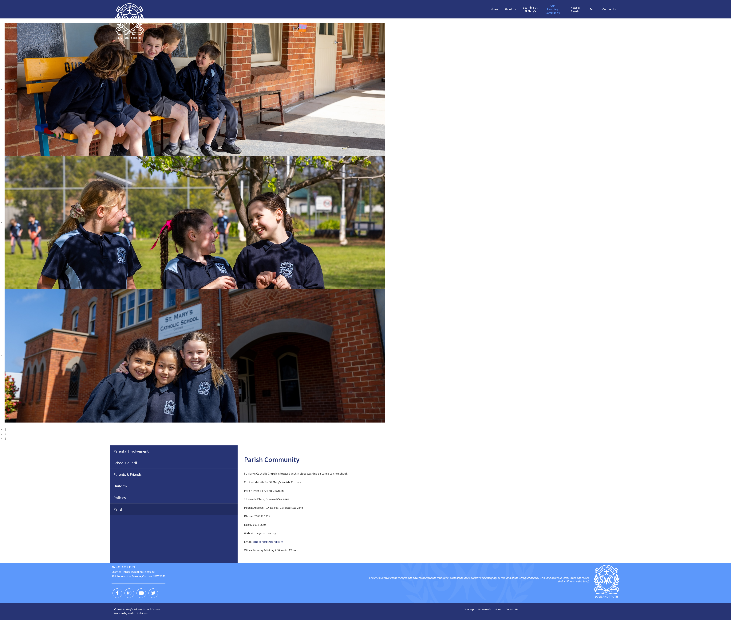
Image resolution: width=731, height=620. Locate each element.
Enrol (498, 609)
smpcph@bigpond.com (268, 542)
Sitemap (469, 609)
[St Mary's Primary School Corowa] (129, 20)
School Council (125, 462)
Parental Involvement (131, 451)
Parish (118, 509)
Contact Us (512, 609)
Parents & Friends (127, 474)
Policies (119, 497)
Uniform (120, 486)
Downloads (484, 609)
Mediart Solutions (138, 613)
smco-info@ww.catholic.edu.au (134, 572)
